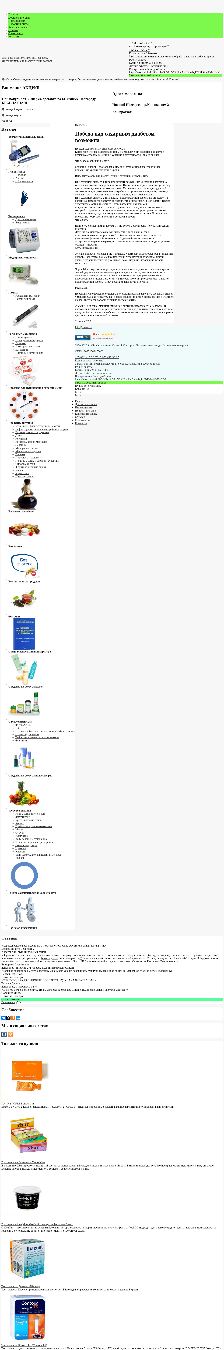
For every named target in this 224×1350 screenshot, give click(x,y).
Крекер (19, 823)
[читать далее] (49, 958)
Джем (18, 435)
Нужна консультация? (88, 385)
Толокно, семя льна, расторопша (34, 842)
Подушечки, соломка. (28, 457)
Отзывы (13, 30)
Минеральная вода (26, 448)
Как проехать (122, 112)
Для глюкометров (25, 219)
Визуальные (22, 222)
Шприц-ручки (23, 337)
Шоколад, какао (24, 476)
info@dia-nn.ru (83, 327)
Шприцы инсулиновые (29, 352)
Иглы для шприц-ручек (29, 340)
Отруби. (20, 832)
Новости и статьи (18, 23)
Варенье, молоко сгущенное (32, 432)
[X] (8, 1018)
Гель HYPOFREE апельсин (17, 1103)
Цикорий (20, 848)
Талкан (19, 857)
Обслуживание (24, 181)
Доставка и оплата (19, 17)
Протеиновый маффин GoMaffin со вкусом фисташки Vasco (37, 1224)
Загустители (22, 816)
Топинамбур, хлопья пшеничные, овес (38, 854)
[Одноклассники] (13, 1018)
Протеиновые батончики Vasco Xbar (23, 1162)
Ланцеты (20, 343)
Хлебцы (20, 851)
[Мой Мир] (18, 1018)
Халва (19, 470)
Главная (13, 14)
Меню (78, 392)
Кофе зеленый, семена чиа (31, 838)
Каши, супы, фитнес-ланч (30, 813)
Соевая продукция (26, 845)
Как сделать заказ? (19, 27)
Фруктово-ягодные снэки (30, 466)
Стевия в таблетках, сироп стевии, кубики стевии (45, 731)
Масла (19, 829)
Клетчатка (21, 835)
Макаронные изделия (28, 451)
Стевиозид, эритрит (27, 734)
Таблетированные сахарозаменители (37, 737)
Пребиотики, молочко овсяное (33, 826)
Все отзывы (8, 1002)
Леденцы (20, 444)
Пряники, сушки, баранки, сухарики (37, 460)
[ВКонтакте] (3, 1018)
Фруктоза (21, 740)
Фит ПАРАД (23, 724)
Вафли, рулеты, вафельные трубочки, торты (41, 429)
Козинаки (21, 438)
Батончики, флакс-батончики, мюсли (37, 425)
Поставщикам (16, 20)
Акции (19, 178)
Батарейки (21, 349)
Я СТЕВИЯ (22, 727)
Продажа (20, 174)
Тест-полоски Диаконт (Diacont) (20, 1286)
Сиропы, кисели (25, 463)
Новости (80, 124)
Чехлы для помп (25, 298)
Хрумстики (22, 473)
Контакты (14, 36)
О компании (15, 33)
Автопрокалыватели (27, 346)
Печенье (20, 454)
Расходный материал (27, 295)
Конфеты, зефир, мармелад (31, 441)
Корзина (80, 388)
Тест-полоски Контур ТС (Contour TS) (24, 1345)
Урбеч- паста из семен (28, 820)
